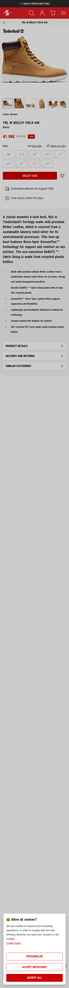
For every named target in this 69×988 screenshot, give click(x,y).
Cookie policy (13, 943)
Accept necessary (34, 967)
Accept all (34, 977)
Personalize (34, 956)
